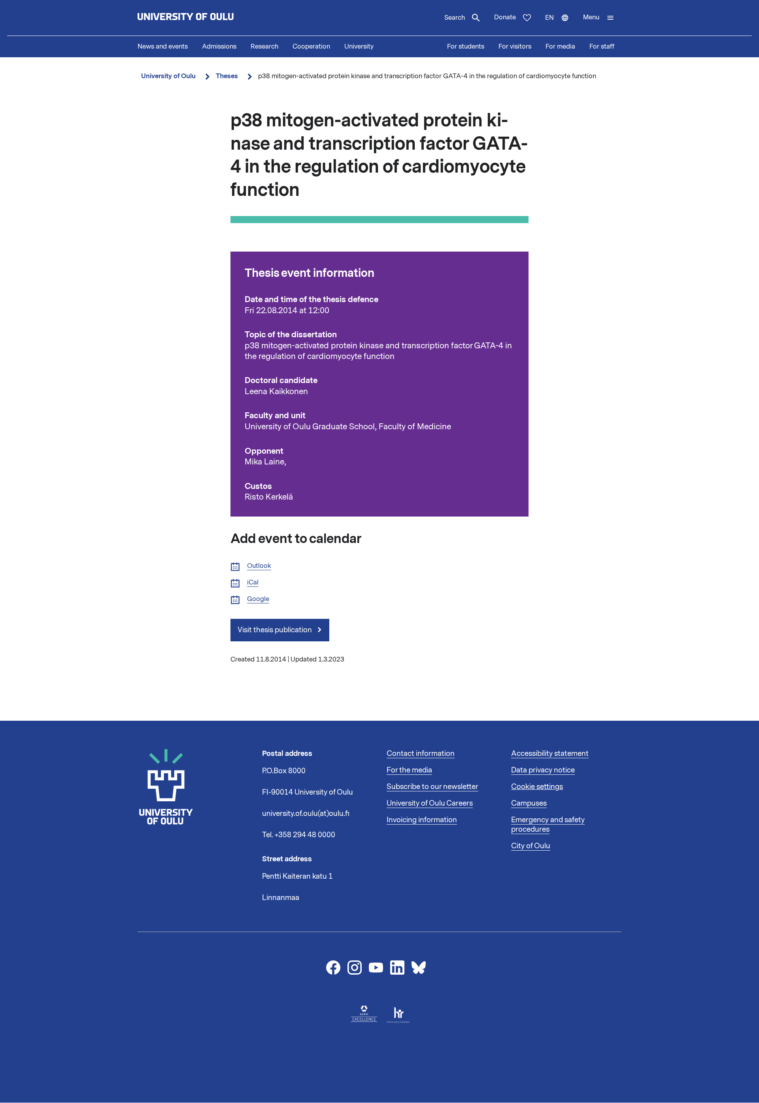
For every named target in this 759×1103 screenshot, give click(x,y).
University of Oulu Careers (430, 803)
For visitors (514, 46)
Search (454, 17)
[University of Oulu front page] (204, 18)
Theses (227, 76)
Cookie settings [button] (537, 787)
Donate (505, 17)
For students (465, 46)
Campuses (529, 803)
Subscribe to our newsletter (432, 787)
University (359, 46)
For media (560, 46)
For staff (601, 46)
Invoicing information (422, 820)
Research (264, 46)
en (560, 24)
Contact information (421, 753)
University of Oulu (168, 76)
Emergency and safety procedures (548, 824)
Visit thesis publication (275, 630)
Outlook (259, 566)
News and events (163, 46)
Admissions (219, 46)
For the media (409, 770)
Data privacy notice (543, 770)
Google (258, 599)
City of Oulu (530, 846)
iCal (253, 583)
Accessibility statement (550, 753)
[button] (598, 18)
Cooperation (311, 46)
